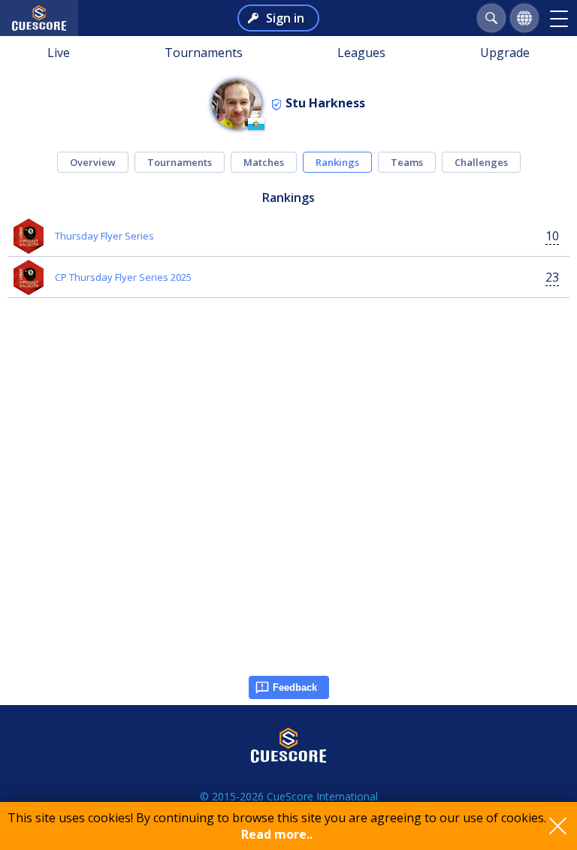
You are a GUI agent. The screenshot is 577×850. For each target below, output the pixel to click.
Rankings (337, 162)
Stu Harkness (325, 103)
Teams (407, 162)
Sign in (285, 18)
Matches (263, 162)
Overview (93, 162)
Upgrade (505, 52)
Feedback (295, 687)
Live (58, 52)
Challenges (481, 162)
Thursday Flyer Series (104, 236)
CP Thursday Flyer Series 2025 (123, 277)
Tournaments (204, 52)
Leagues (361, 52)
